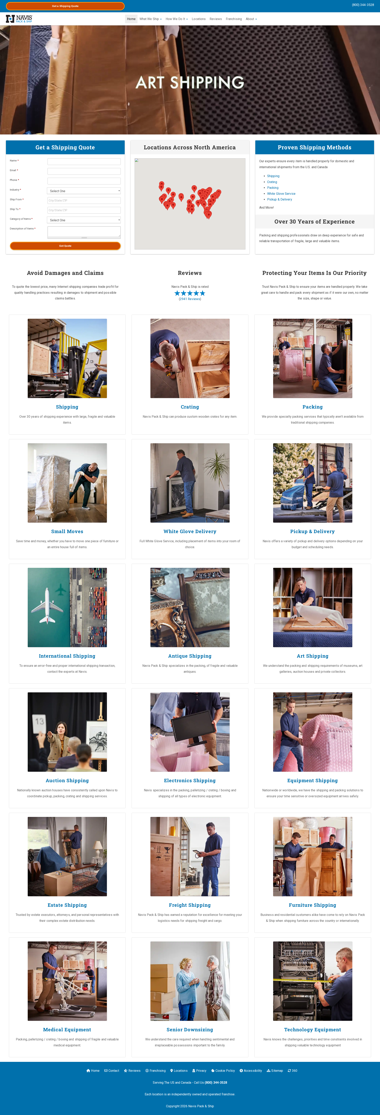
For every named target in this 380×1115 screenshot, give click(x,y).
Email (14, 170)
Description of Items (22, 228)
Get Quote (65, 245)
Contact (113, 1071)
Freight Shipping (190, 905)
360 (294, 1071)
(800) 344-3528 (363, 5)
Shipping (273, 176)
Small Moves (67, 531)
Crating (272, 182)
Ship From (17, 199)
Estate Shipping (67, 905)
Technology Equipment (312, 1029)
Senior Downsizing (190, 1029)
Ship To (15, 209)
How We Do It (176, 19)
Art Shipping (313, 656)
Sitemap (277, 1071)
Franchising (234, 19)
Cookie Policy (225, 1071)
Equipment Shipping (312, 780)
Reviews (216, 19)
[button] (173, 205)
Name (14, 160)
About (250, 19)
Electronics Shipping (190, 780)
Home (131, 19)
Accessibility (253, 1071)
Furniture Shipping (312, 905)
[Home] (19, 19)
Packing (272, 188)
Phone (14, 179)
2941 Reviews (190, 299)
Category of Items (21, 218)
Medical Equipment (67, 1029)
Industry (15, 189)
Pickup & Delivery (279, 199)
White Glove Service (281, 194)
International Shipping (67, 656)
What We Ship (150, 19)
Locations (199, 19)
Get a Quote (65, 6)
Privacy (201, 1071)
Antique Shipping (190, 656)
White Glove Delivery (190, 531)
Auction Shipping (67, 780)
